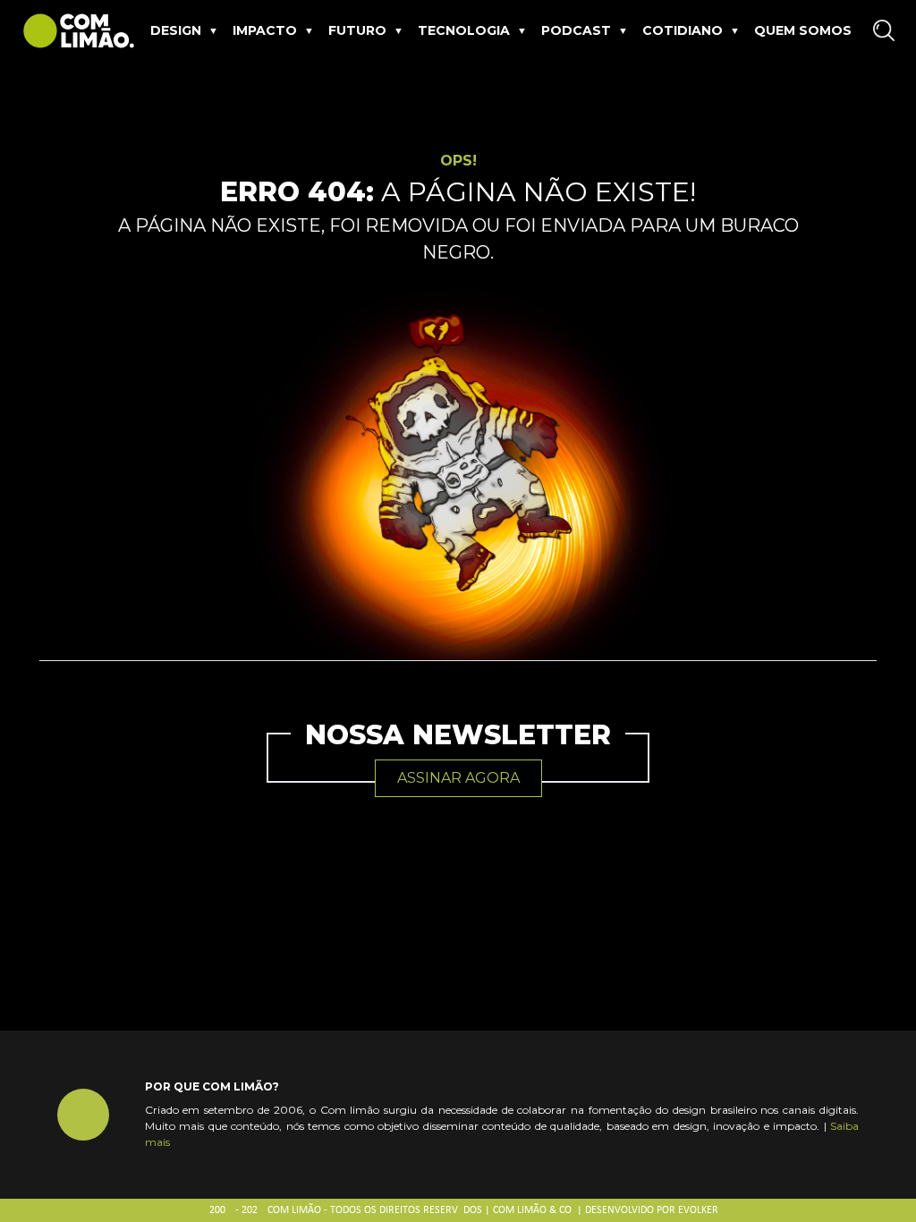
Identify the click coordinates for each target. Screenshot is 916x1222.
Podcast (576, 30)
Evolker (698, 1210)
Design (175, 30)
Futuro (357, 30)
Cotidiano (682, 30)
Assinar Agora (458, 777)
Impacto (265, 30)
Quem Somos (803, 30)
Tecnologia (464, 30)
